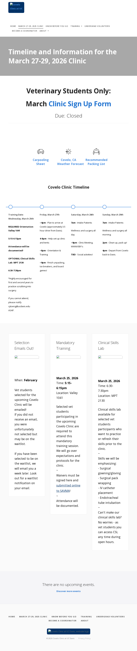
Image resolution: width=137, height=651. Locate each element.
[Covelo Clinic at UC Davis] (16, 7)
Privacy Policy (84, 638)
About (43, 31)
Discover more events (68, 591)
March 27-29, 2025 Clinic (30, 26)
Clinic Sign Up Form (80, 103)
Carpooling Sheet (41, 162)
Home (13, 26)
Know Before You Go (57, 26)
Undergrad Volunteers (97, 26)
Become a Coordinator (24, 31)
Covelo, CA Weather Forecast (70, 162)
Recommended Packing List (96, 162)
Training (75, 26)
